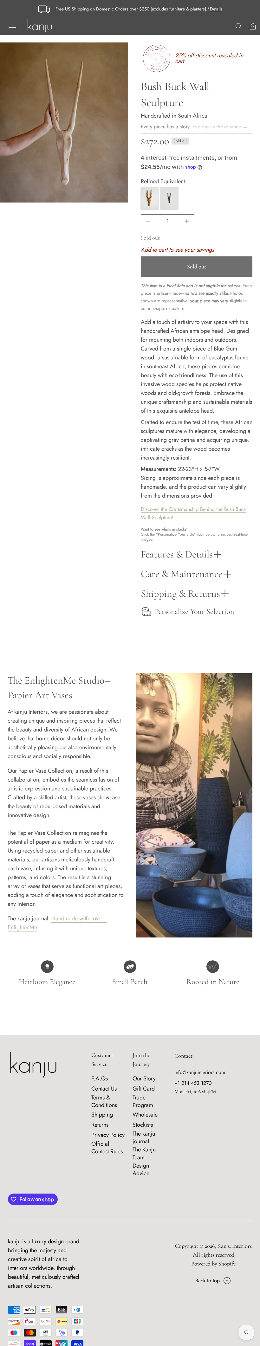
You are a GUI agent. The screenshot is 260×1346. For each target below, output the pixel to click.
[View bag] (253, 26)
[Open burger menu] (12, 26)
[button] (239, 26)
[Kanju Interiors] (40, 26)
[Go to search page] (239, 26)
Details (216, 9)
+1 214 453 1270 (193, 1083)
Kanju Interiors (234, 1245)
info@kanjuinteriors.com (199, 1072)
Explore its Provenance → (220, 126)
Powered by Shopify (213, 1263)
